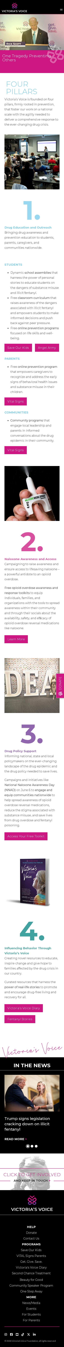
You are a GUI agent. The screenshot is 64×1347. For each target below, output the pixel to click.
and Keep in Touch (32, 1180)
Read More (15, 1139)
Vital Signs (15, 401)
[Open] (61, 9)
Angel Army (47, 348)
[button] (27, 1146)
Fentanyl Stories (19, 1019)
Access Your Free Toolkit (26, 836)
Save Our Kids (18, 348)
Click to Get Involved (32, 1174)
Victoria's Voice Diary (23, 1008)
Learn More (16, 639)
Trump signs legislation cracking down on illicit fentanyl (27, 1124)
